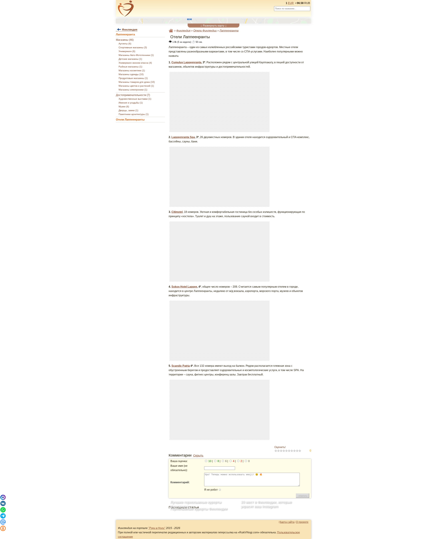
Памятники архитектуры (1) (134, 114)
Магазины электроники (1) (133, 89)
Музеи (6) (124, 106)
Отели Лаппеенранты (130, 119)
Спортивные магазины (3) (133, 47)
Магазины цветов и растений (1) (136, 86)
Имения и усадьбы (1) (131, 102)
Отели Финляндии (205, 30)
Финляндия (183, 30)
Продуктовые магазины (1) (133, 78)
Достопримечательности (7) (133, 95)
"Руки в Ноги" (156, 528)
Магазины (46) (125, 40)
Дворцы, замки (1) (128, 110)
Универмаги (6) (127, 51)
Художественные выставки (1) (135, 99)
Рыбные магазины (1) (130, 66)
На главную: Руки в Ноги (171, 30)
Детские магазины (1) (130, 59)
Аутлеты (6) (125, 43)
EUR (291, 3)
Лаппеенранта (125, 34)
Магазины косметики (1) (132, 70)
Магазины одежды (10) (131, 74)
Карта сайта (287, 522)
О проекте (302, 522)
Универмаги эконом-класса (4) (135, 63)
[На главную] (126, 8)
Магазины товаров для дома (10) (137, 82)
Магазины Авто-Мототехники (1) (136, 55)
